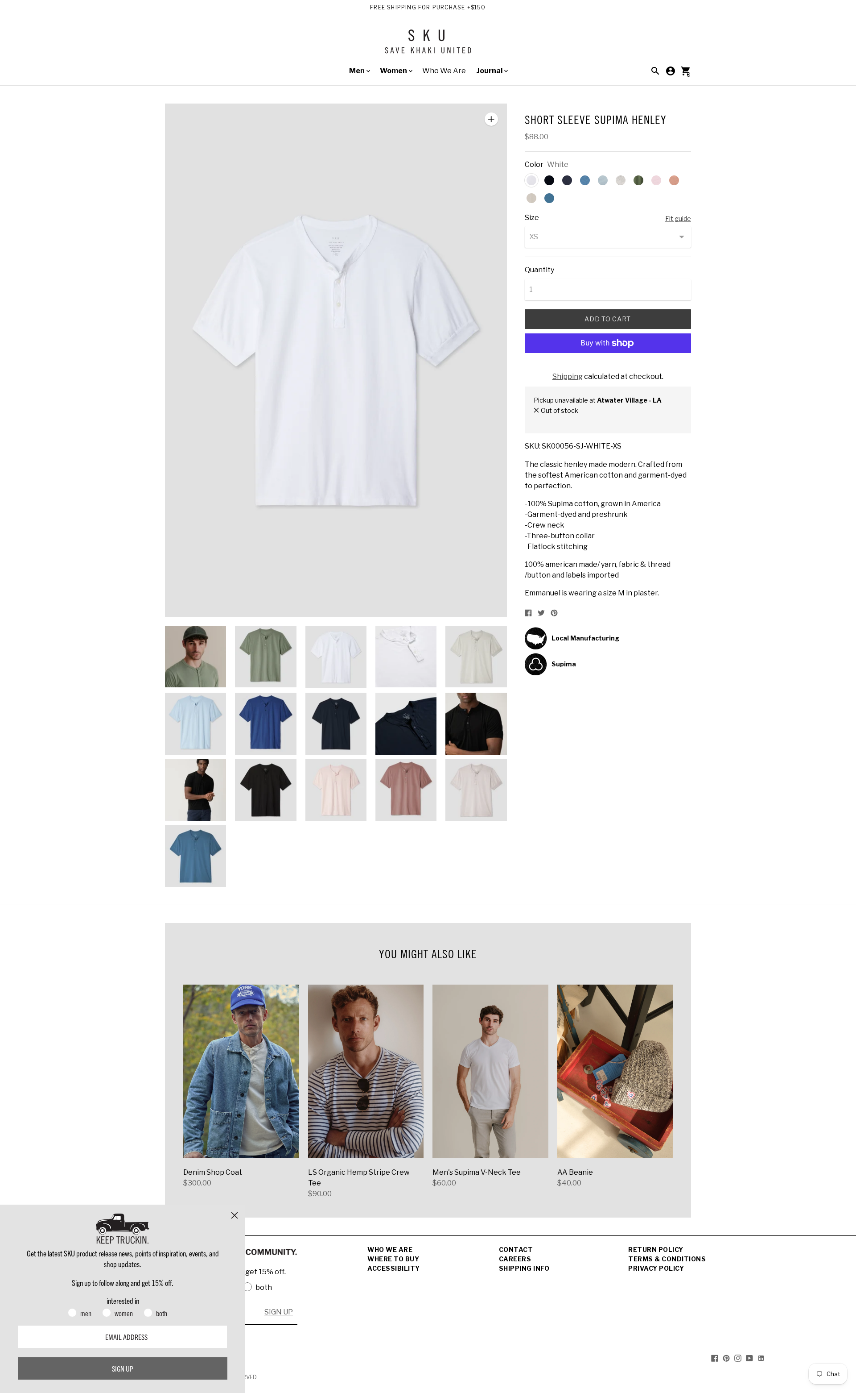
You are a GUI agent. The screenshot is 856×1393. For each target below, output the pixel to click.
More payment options (608, 366)
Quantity (539, 270)
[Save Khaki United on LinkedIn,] (761, 1357)
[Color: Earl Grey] (531, 198)
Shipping (567, 376)
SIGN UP (278, 1312)
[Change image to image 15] (475, 790)
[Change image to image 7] (265, 723)
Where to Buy (393, 1259)
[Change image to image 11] (195, 790)
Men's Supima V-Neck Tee (476, 1172)
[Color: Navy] (567, 180)
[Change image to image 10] (475, 723)
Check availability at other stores (582, 420)
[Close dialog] (234, 1215)
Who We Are (444, 71)
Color (534, 165)
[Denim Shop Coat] (241, 1071)
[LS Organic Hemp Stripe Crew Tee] (366, 1071)
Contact (516, 1249)
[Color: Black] (549, 180)
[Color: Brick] (674, 180)
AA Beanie (575, 1172)
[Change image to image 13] (335, 790)
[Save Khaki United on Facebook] (714, 1357)
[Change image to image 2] (265, 656)
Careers (515, 1259)
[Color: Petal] (656, 180)
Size (532, 218)
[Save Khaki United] (428, 45)
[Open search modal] (655, 71)
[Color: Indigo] (585, 180)
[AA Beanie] (615, 1071)
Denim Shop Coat (212, 1172)
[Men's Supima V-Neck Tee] (490, 1071)
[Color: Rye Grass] (638, 180)
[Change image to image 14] (405, 790)
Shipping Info (524, 1268)
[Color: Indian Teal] (549, 198)
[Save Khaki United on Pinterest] (726, 1357)
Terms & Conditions (667, 1259)
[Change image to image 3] (335, 657)
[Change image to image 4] (405, 656)
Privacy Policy (656, 1268)
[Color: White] (531, 180)
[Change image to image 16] (195, 856)
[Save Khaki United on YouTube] (749, 1357)
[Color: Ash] (620, 180)
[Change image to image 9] (405, 723)
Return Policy (655, 1249)
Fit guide (678, 218)
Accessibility (393, 1268)
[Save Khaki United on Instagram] (737, 1357)
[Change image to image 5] (475, 656)
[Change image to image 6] (195, 723)
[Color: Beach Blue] (602, 180)
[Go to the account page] (670, 71)
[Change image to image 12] (265, 790)
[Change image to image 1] (195, 656)
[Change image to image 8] (335, 723)
